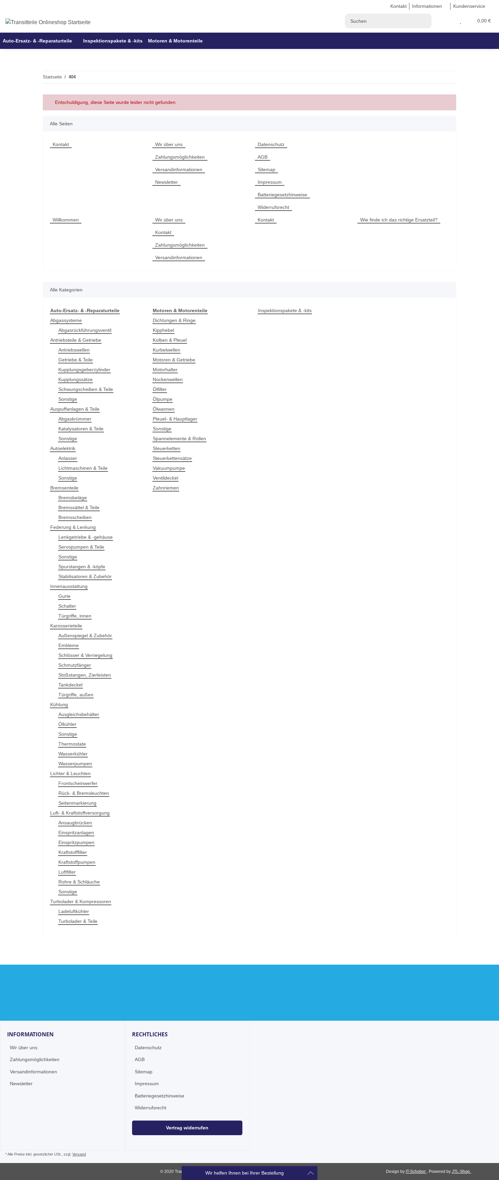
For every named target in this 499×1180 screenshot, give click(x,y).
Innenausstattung (69, 586)
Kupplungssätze (75, 379)
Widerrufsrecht (273, 207)
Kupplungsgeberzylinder (84, 369)
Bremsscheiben (75, 517)
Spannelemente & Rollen (179, 438)
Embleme (68, 645)
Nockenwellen (168, 379)
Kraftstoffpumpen (76, 862)
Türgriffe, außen (75, 694)
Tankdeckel (70, 684)
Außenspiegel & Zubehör (85, 635)
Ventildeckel (165, 478)
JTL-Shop (461, 1171)
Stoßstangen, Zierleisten (84, 675)
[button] (452, 21)
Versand (79, 1154)
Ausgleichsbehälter (78, 714)
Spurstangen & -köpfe (81, 566)
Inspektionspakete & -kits (285, 310)
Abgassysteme (66, 320)
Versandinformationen (178, 169)
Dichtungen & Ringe (174, 320)
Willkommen (66, 219)
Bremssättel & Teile (78, 507)
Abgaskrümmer (74, 419)
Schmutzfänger (74, 665)
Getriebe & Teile (75, 359)
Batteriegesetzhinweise (282, 194)
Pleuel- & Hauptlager (175, 419)
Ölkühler (67, 724)
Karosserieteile (66, 625)
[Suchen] (424, 21)
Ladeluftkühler (73, 911)
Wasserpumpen (75, 763)
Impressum (270, 182)
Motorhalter (165, 369)
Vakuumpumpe (169, 468)
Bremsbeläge (72, 497)
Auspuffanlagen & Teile (74, 409)
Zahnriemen (166, 487)
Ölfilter (160, 389)
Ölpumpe (162, 399)
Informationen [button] (427, 6)
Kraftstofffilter (72, 852)
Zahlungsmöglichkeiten (180, 157)
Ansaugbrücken (75, 822)
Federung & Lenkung (73, 527)
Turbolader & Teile (77, 921)
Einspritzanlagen (76, 832)
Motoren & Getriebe (174, 359)
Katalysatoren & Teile (81, 428)
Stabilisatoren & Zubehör (85, 576)
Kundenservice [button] (469, 6)
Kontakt (398, 6)
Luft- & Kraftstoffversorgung (80, 813)
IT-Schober (416, 1171)
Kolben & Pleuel (170, 340)
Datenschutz (271, 144)
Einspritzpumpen (76, 842)
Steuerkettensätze (172, 458)
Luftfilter (67, 872)
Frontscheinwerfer (77, 783)
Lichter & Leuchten (70, 773)
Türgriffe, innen (74, 616)
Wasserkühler (73, 753)
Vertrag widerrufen (187, 1127)
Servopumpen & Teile (81, 547)
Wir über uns (169, 144)
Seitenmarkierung (77, 803)
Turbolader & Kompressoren (80, 901)
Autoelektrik (62, 448)
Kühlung (59, 704)
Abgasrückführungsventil (84, 330)
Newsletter (166, 182)
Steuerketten (166, 448)
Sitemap (266, 169)
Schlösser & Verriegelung (85, 655)
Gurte (64, 596)
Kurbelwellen (166, 350)
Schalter (67, 606)
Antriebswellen (74, 350)
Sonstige (67, 399)
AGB (262, 157)
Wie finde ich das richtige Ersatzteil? (399, 219)
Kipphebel (163, 330)
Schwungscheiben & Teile (85, 389)
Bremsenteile (64, 487)
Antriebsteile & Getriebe (75, 340)
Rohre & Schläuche (79, 881)
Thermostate (72, 744)
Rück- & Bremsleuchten (83, 793)
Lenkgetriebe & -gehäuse (85, 537)
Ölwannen (163, 409)
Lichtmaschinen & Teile (83, 468)
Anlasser (67, 458)
